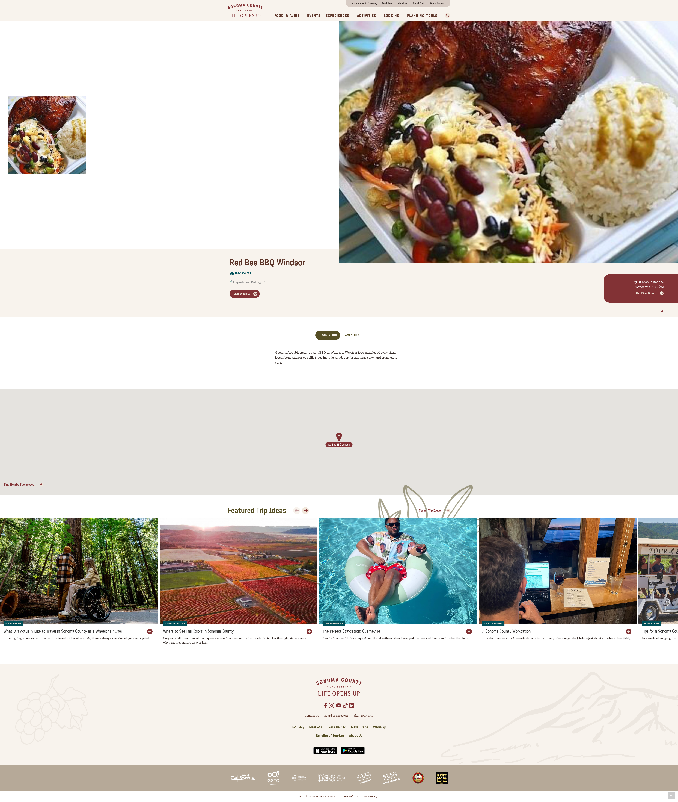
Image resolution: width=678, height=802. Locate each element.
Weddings (387, 3)
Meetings (403, 3)
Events (313, 15)
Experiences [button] (337, 15)
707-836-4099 (243, 273)
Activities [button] (366, 15)
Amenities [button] (352, 335)
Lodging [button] (391, 15)
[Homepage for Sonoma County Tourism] (245, 10)
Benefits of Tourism (330, 736)
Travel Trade (419, 3)
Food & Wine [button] (286, 15)
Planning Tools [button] (422, 15)
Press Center (437, 3)
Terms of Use (350, 796)
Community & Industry (364, 3)
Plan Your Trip (363, 715)
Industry (298, 727)
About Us (355, 736)
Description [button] (328, 335)
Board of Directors (336, 715)
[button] (446, 15)
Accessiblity (370, 796)
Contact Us (312, 715)
